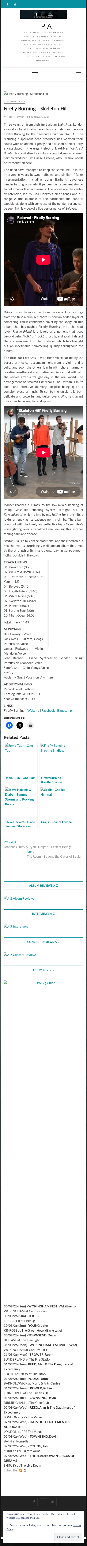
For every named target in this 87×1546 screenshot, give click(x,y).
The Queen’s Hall (38, 1393)
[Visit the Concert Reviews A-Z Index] (20, 955)
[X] (43, 1498)
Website (33, 710)
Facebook (48, 710)
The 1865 (39, 1374)
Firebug (29, 1321)
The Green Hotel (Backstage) (42, 1330)
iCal (25, 1470)
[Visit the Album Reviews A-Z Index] (19, 898)
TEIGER (33, 1316)
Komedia (22, 1441)
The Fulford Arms (28, 1451)
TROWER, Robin (41, 1354)
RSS (20, 1470)
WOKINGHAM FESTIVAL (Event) (52, 1306)
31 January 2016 (39, 116)
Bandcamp (64, 710)
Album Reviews (14, 101)
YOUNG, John (38, 1325)
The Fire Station (40, 1359)
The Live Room (30, 1465)
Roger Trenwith (15, 116)
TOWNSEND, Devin (42, 1335)
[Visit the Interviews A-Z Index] (16, 926)
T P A (43, 26)
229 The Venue (32, 1417)
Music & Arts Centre (46, 1383)
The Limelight (30, 1340)
